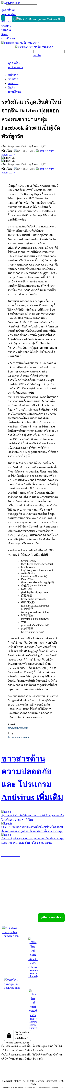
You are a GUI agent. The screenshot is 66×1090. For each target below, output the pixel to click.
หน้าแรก (13, 74)
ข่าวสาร (13, 79)
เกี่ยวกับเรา (33, 889)
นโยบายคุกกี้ (33, 1075)
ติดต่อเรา (59, 893)
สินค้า (11, 87)
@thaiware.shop (51, 917)
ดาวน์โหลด (14, 91)
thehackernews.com (18, 737)
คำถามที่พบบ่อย (10, 885)
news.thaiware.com (18, 727)
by (14, 19)
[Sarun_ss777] (45, 150)
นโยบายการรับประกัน (14, 872)
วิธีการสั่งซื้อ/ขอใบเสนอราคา (18, 876)
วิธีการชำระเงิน (10, 880)
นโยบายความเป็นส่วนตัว (46, 1071)
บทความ (13, 83)
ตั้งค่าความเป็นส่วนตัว (17, 1071)
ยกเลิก (37, 55)
